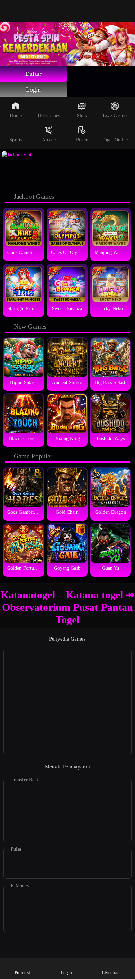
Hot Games (49, 115)
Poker (82, 139)
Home (15, 115)
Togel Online (115, 139)
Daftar (33, 73)
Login (33, 89)
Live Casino (115, 115)
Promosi (22, 972)
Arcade (49, 139)
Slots (82, 115)
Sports (15, 139)
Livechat (110, 972)
